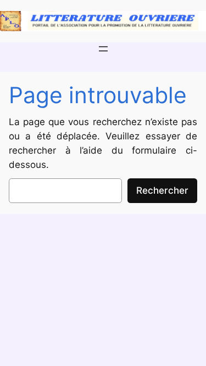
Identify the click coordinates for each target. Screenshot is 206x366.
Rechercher (162, 190)
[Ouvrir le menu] (103, 48)
